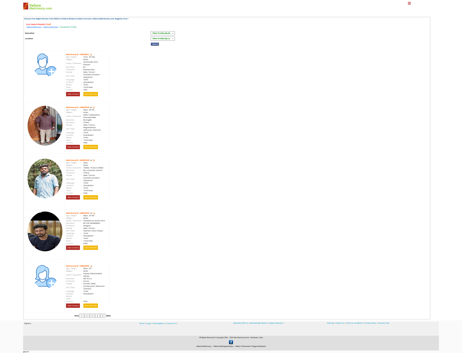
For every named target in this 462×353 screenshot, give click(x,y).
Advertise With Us (240, 323)
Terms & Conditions (354, 323)
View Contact (73, 94)
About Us (340, 323)
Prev (77, 315)
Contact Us (171, 323)
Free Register (158, 323)
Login (149, 323)
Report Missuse (276, 323)
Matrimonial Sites (51, 27)
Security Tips (383, 323)
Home (141, 323)
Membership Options (259, 323)
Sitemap (330, 323)
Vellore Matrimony (34, 27)
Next (108, 315)
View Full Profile (90, 94)
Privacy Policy (370, 323)
